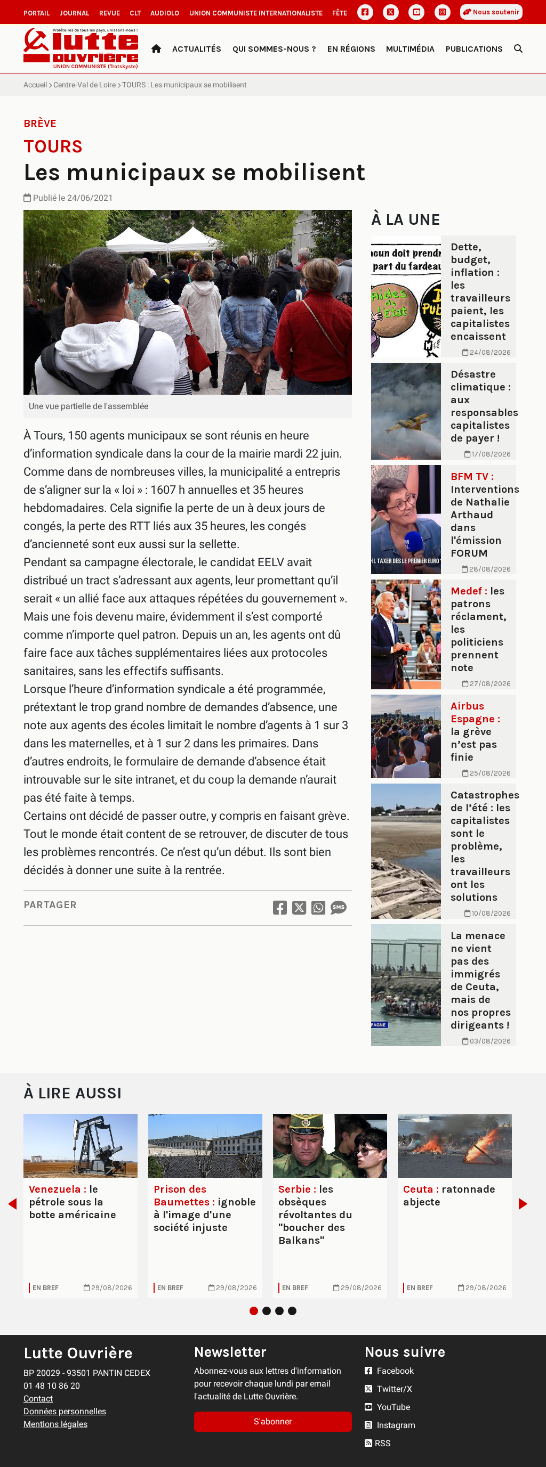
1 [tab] (254, 1311)
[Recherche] (518, 49)
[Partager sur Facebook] (280, 908)
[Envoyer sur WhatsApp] (318, 908)
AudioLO (164, 13)
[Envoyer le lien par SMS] (339, 908)
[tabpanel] (80, 1206)
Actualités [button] (196, 49)
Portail (36, 13)
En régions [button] (351, 49)
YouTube (392, 1407)
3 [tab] (279, 1311)
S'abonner (273, 1421)
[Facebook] (365, 12)
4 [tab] (292, 1311)
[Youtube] (416, 12)
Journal (74, 13)
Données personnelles (64, 1411)
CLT (135, 13)
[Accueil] (156, 49)
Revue (109, 13)
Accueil (35, 84)
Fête (339, 13)
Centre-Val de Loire (84, 84)
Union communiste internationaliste (256, 13)
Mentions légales (55, 1424)
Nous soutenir (495, 12)
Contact (38, 1398)
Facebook (394, 1371)
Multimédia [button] (410, 49)
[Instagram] (443, 12)
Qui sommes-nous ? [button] (274, 49)
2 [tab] (266, 1311)
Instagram (395, 1425)
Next (526, 1204)
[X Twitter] (391, 12)
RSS (383, 1443)
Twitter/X (393, 1389)
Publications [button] (474, 49)
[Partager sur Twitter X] (299, 908)
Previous (9, 1204)
